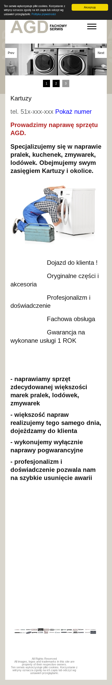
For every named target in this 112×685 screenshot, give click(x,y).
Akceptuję (90, 7)
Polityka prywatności (44, 14)
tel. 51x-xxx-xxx (51, 111)
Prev (11, 53)
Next (101, 53)
